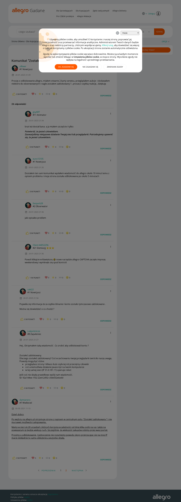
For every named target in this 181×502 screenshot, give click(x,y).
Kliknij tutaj (107, 45)
